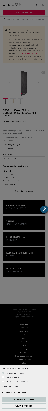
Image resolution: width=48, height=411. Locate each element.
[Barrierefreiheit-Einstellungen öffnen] (44, 209)
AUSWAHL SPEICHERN (24, 406)
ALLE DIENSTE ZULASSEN (24, 399)
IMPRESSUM (23, 392)
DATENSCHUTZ (8, 392)
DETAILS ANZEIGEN (9, 387)
